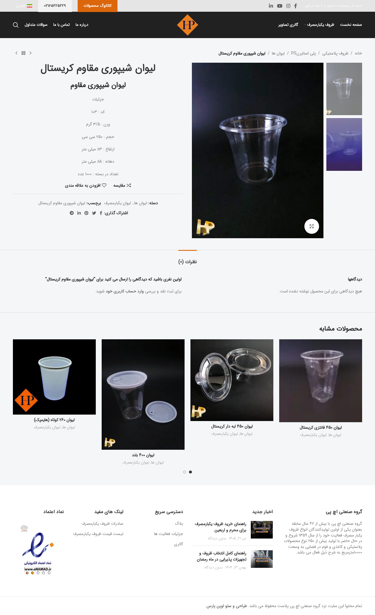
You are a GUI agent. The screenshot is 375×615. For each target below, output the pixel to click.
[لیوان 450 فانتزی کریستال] (320, 380)
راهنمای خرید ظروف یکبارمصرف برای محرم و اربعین (220, 527)
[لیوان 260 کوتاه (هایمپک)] (54, 377)
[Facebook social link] (295, 5)
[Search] (16, 25)
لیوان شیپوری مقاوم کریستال (61, 203)
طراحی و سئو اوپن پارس (227, 606)
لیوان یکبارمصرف (117, 203)
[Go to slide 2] (184, 472)
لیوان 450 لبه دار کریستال (232, 426)
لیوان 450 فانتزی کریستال (321, 427)
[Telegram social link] (72, 213)
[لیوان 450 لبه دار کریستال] (231, 380)
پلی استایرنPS (303, 53)
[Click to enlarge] (311, 226)
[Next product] (16, 53)
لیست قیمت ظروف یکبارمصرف (98, 534)
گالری (178, 544)
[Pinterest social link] (86, 213)
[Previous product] (30, 53)
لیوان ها (278, 53)
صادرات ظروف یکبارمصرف (102, 523)
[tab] (187, 259)
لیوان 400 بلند (143, 455)
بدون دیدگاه (217, 538)
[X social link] (94, 213)
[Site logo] (187, 24)
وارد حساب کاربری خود (125, 291)
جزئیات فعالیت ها (168, 534)
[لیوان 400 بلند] (143, 394)
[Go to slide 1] (190, 472)
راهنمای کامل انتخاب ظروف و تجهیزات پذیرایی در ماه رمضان (221, 556)
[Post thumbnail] (262, 531)
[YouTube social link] (279, 5)
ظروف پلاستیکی (335, 53)
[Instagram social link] (288, 5)
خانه (358, 53)
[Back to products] (23, 53)
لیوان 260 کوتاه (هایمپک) (54, 420)
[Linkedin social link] (271, 5)
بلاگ (179, 524)
